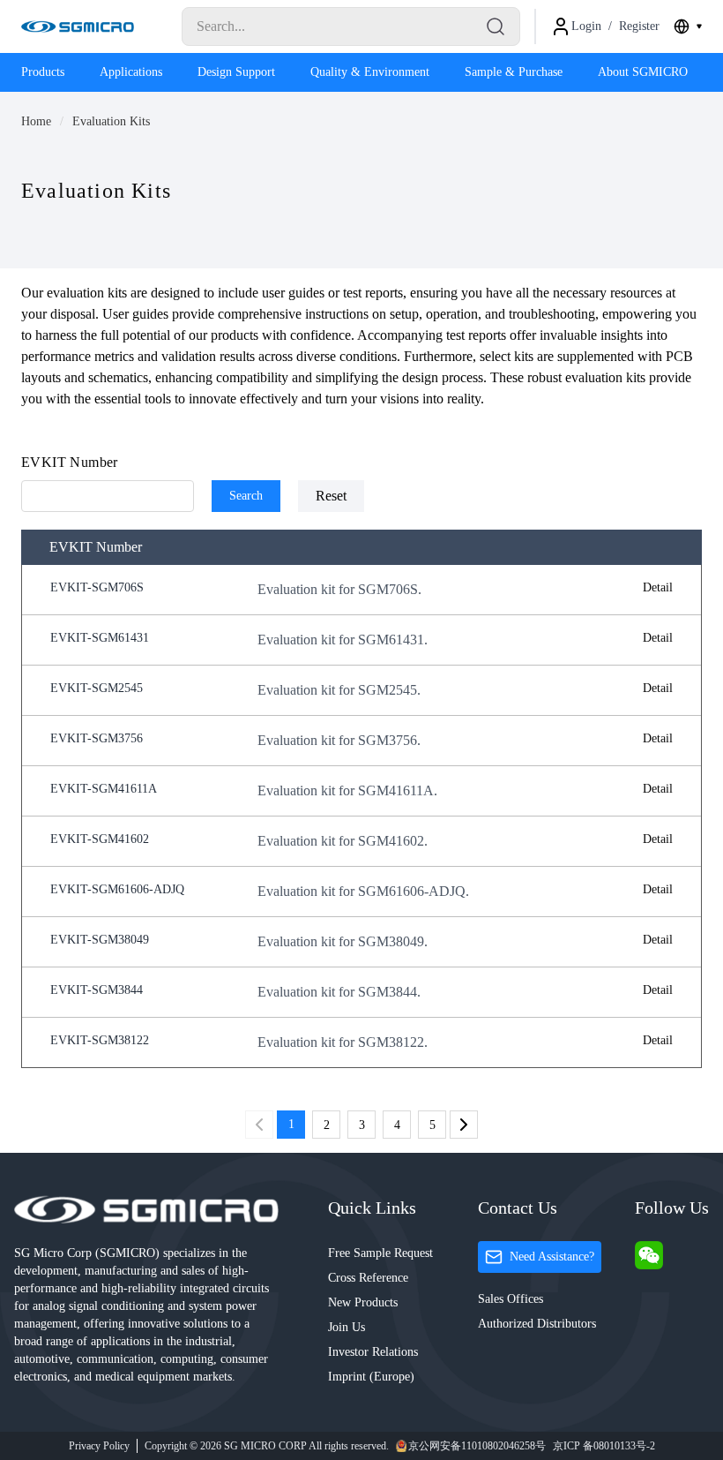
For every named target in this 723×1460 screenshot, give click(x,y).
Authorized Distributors (537, 1323)
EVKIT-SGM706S (97, 587)
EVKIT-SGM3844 (96, 990)
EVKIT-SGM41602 (99, 839)
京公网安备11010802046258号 (477, 1446)
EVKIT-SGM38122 (99, 1040)
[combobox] (688, 26)
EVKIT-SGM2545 (96, 688)
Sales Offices (510, 1299)
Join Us (346, 1327)
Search (246, 495)
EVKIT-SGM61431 (99, 637)
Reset (331, 495)
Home (36, 121)
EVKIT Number (69, 462)
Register (639, 26)
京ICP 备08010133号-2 (604, 1446)
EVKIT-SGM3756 (96, 738)
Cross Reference (368, 1277)
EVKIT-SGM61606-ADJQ (117, 889)
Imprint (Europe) (371, 1376)
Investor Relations (373, 1351)
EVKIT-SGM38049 (99, 939)
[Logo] (77, 26)
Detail (658, 587)
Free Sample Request (380, 1253)
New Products (363, 1302)
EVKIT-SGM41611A (103, 788)
